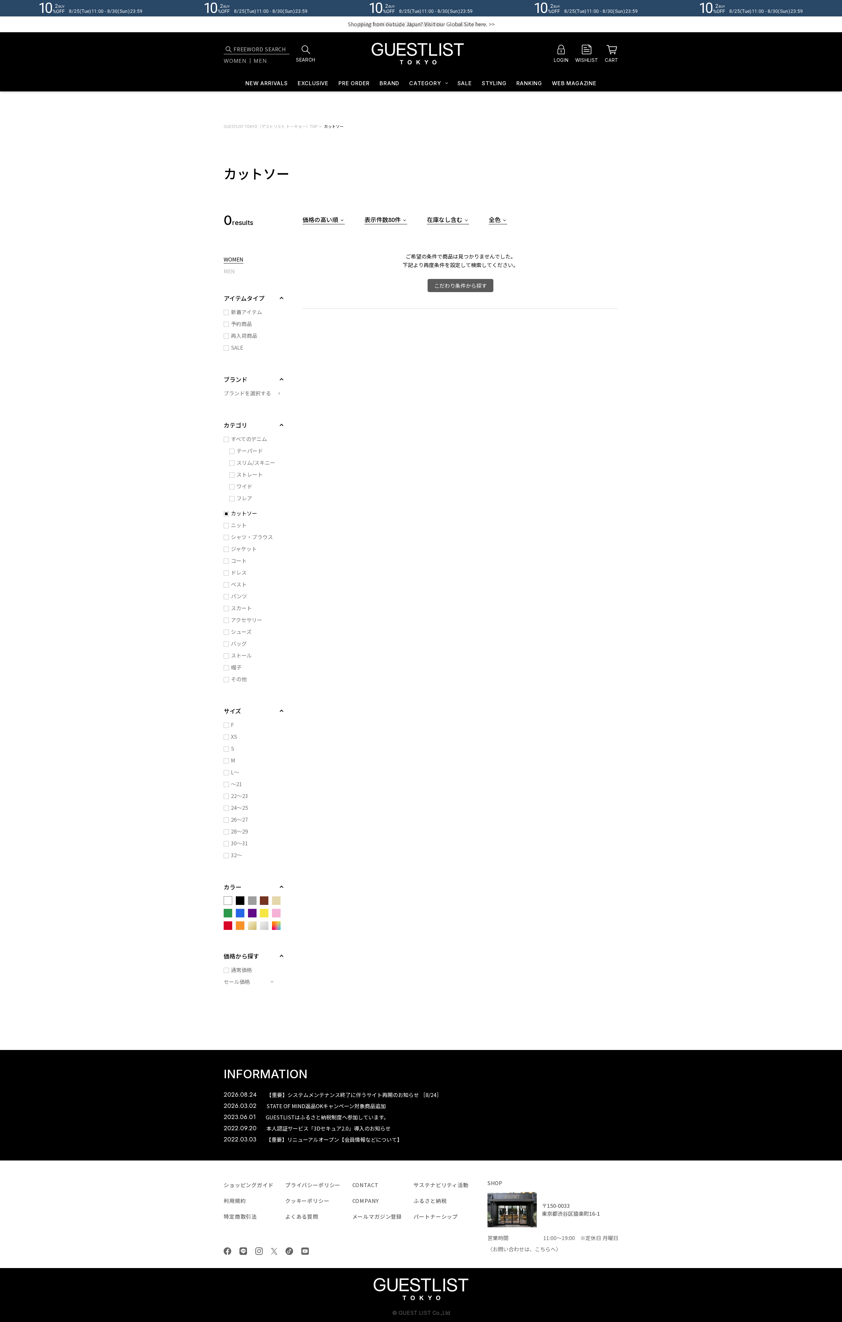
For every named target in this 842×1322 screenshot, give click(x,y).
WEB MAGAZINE (574, 83)
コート (239, 560)
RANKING (529, 83)
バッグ (239, 643)
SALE (465, 83)
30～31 (239, 843)
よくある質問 (301, 1216)
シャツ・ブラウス (252, 537)
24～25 (239, 807)
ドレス (239, 572)
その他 (239, 679)
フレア (244, 498)
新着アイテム (246, 312)
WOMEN (233, 260)
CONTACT (365, 1185)
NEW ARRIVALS (266, 83)
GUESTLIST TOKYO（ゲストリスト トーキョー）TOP (271, 126)
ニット (239, 525)
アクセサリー (246, 620)
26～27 (239, 819)
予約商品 (241, 324)
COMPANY (365, 1201)
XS (234, 736)
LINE (243, 1251)
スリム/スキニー (255, 462)
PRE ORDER (354, 83)
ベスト (239, 584)
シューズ (241, 632)
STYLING (494, 83)
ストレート (249, 474)
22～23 (239, 796)
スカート (241, 608)
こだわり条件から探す (460, 285)
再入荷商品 (244, 335)
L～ (235, 772)
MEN (229, 271)
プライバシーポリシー (312, 1185)
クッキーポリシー (307, 1201)
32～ (236, 855)
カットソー (334, 126)
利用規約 (235, 1201)
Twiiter (274, 1251)
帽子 (236, 667)
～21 (236, 784)
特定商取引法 (240, 1216)
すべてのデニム (249, 439)
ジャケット (244, 549)
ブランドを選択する (247, 393)
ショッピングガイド (249, 1185)
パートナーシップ (435, 1216)
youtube (305, 1251)
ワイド (244, 486)
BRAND (389, 83)
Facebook (227, 1251)
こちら (543, 1249)
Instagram (259, 1251)
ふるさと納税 (430, 1201)
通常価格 (241, 970)
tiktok (289, 1251)
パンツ (239, 596)
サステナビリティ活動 (440, 1185)
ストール (241, 655)
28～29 (239, 831)
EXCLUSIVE (313, 83)
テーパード (249, 451)
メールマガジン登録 (377, 1216)
